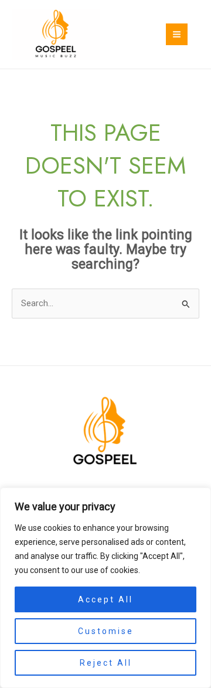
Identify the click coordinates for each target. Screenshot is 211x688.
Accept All (105, 599)
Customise (106, 631)
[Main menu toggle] (177, 34)
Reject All (106, 662)
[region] (105, 587)
